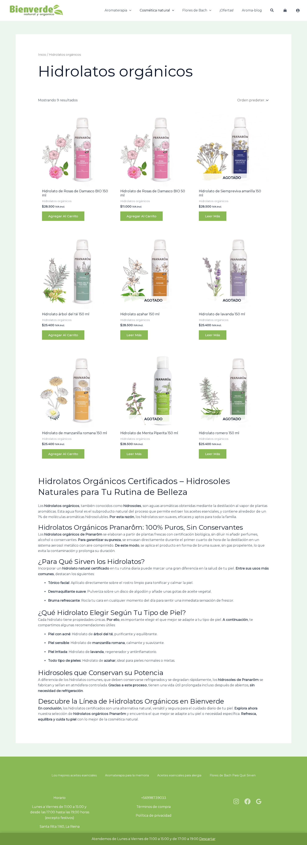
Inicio (42, 55)
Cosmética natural (155, 10)
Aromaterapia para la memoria (127, 775)
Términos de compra (153, 807)
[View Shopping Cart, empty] (285, 10)
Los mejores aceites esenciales (74, 775)
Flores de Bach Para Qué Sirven (233, 775)
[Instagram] (236, 801)
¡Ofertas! (226, 10)
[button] (129, 10)
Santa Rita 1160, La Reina (60, 827)
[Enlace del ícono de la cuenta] (298, 10)
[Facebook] (247, 801)
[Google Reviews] (259, 801)
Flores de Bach (194, 10)
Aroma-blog (252, 10)
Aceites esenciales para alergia (179, 775)
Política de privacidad (153, 815)
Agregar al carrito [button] (63, 216)
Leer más (212, 216)
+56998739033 (153, 798)
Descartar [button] (207, 839)
